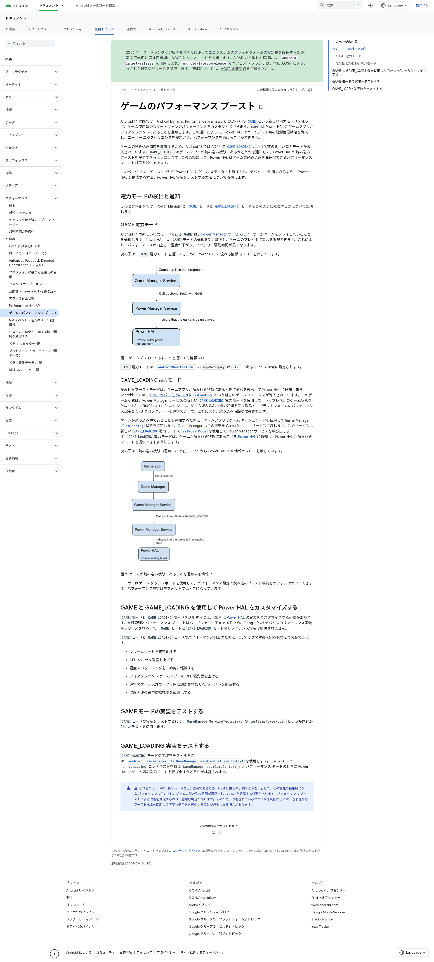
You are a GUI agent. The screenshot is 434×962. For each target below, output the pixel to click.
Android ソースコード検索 (95, 5)
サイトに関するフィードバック (202, 952)
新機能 (10, 29)
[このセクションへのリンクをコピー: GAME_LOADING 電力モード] (185, 380)
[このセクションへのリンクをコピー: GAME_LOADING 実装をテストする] (213, 746)
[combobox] (340, 5)
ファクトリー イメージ (82, 919)
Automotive (197, 29)
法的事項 (125, 952)
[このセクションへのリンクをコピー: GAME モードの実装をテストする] (207, 712)
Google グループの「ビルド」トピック (216, 927)
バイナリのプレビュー (82, 912)
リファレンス (229, 29)
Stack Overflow (322, 919)
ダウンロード (75, 905)
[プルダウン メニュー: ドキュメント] (64, 5)
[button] (27, 71)
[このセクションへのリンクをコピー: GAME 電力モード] (162, 225)
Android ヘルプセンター (328, 890)
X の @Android (199, 890)
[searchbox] (30, 43)
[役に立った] (303, 89)
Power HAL (247, 436)
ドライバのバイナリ (80, 927)
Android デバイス (162, 29)
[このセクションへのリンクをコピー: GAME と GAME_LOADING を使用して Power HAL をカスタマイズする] (302, 608)
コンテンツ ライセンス (188, 851)
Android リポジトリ (80, 890)
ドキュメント (49, 5)
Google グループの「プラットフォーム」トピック (224, 919)
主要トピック (104, 29)
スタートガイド (39, 29)
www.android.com (324, 905)
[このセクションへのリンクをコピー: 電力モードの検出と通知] (184, 197)
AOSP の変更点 (233, 69)
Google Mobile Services (328, 912)
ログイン (422, 5)
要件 (69, 898)
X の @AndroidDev (202, 898)
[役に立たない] (310, 89)
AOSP (124, 90)
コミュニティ (105, 952)
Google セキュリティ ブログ (209, 912)
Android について (79, 952)
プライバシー (166, 952)
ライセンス (144, 952)
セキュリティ (72, 29)
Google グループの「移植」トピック (215, 934)
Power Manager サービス (221, 234)
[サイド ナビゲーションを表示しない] (54, 953)
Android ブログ (200, 905)
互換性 (132, 29)
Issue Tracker (320, 927)
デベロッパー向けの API (168, 395)
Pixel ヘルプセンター (326, 898)
